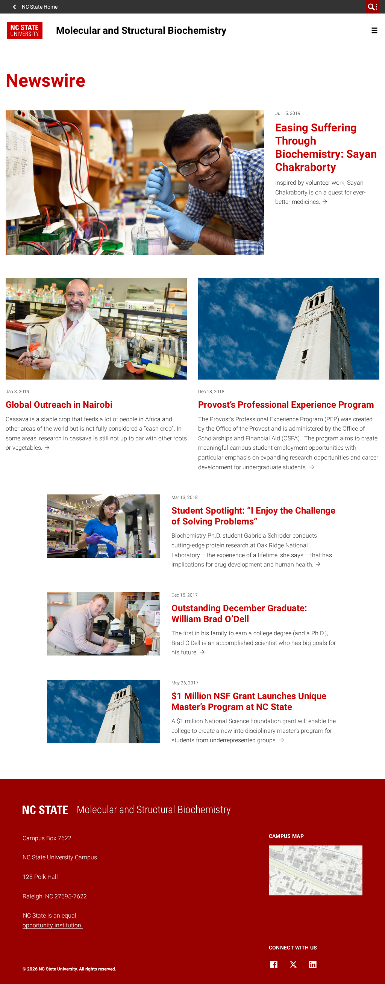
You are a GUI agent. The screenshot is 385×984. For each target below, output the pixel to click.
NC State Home (40, 7)
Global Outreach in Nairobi (59, 404)
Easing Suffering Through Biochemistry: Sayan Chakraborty (326, 147)
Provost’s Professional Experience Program (286, 404)
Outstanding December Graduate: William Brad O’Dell (239, 613)
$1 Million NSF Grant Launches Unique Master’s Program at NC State (248, 701)
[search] (372, 7)
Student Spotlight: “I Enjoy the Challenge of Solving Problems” (253, 516)
